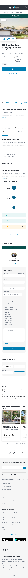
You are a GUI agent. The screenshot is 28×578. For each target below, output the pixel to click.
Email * (4, 285)
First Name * (14, 273)
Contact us (14, 512)
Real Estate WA (20, 479)
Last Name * (5, 279)
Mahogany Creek (19, 12)
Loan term (4, 370)
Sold (12, 12)
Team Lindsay (14, 258)
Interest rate (16, 363)
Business (4, 524)
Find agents (4, 519)
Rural (3, 527)
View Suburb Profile (14, 234)
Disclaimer (8, 575)
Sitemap (14, 519)
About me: (5, 297)
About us (14, 517)
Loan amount (5, 363)
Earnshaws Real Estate (14, 260)
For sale (3, 512)
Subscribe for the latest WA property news (14, 463)
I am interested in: (6, 312)
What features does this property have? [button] (12, 394)
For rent (3, 514)
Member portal (14, 534)
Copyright (14, 575)
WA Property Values (16, 524)
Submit (14, 348)
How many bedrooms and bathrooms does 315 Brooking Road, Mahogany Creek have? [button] (14, 397)
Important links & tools (8, 479)
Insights (3, 529)
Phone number (6, 291)
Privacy (3, 575)
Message (5, 327)
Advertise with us (16, 522)
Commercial (4, 522)
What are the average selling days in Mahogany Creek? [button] (14, 390)
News (13, 514)
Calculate (19, 372)
